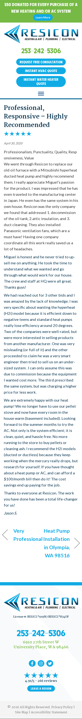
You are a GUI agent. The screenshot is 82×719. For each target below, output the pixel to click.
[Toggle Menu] (41, 93)
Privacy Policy (62, 707)
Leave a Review (41, 688)
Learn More (43, 17)
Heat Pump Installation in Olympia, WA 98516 (56, 543)
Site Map (21, 712)
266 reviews (47, 681)
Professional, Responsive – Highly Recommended (36, 116)
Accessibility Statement (49, 712)
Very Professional (28, 535)
